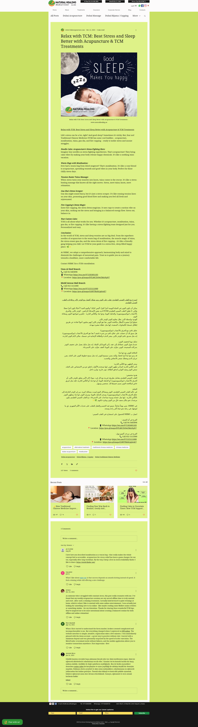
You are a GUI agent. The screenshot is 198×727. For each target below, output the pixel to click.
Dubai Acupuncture (72, 16)
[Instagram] (145, 5)
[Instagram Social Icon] (53, 704)
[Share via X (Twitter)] (67, 464)
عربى (132, 6)
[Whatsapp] (139, 5)
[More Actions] (136, 550)
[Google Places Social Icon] (148, 5)
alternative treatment (82, 447)
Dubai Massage (93, 16)
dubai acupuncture (68, 452)
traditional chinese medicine (103, 447)
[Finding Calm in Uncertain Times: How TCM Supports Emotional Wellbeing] (132, 494)
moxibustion (83, 452)
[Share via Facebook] (62, 464)
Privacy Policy (95, 723)
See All (145, 482)
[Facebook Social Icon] (56, 704)
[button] (67, 10)
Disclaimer (102, 723)
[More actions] (136, 30)
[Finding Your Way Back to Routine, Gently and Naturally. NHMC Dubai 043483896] (99, 494)
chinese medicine (122, 447)
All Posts (55, 16)
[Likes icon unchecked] (67, 566)
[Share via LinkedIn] (72, 464)
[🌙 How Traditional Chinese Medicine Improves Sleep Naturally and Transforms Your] (65, 494)
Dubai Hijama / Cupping (116, 16)
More (135, 16)
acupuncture (66, 447)
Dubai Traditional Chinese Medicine (107, 457)
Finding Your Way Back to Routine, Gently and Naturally (98, 507)
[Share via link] (77, 464)
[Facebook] (142, 5)
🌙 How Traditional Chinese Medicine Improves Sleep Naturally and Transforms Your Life (65, 507)
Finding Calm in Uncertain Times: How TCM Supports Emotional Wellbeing (132, 507)
